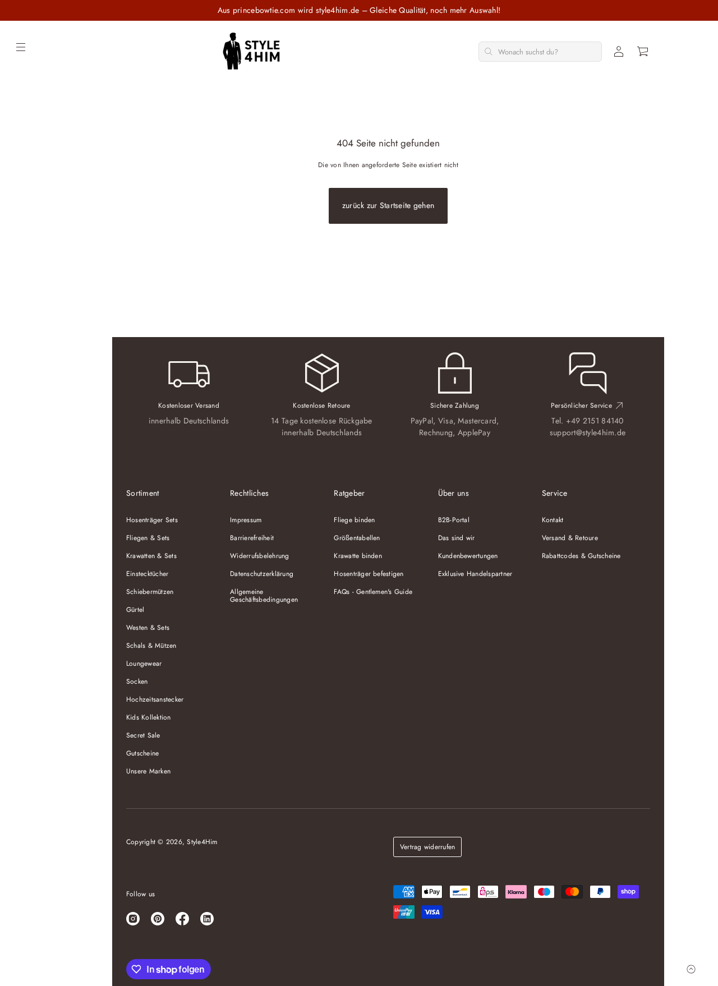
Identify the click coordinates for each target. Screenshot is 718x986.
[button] (643, 51)
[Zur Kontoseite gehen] (618, 51)
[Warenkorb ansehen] (643, 51)
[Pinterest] (157, 918)
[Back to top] (691, 969)
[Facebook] (182, 918)
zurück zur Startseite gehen (388, 205)
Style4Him (202, 842)
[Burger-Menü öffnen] (20, 47)
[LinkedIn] (207, 918)
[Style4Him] (251, 51)
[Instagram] (133, 918)
